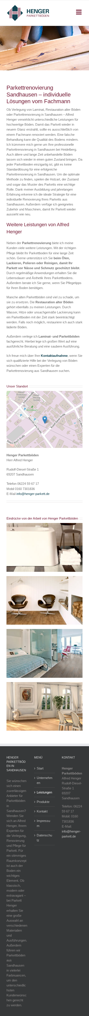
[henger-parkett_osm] (44, 392)
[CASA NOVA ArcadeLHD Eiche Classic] (44, 684)
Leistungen (44, 792)
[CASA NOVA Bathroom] (44, 524)
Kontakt (42, 811)
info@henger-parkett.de (32, 494)
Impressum (43, 823)
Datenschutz (44, 837)
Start (40, 768)
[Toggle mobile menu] (79, 12)
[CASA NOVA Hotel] (44, 630)
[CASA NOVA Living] (44, 578)
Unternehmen (44, 780)
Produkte (43, 802)
